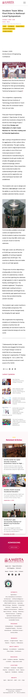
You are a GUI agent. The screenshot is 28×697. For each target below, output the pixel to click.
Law (20, 607)
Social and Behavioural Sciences (13, 617)
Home (4, 21)
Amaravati (13, 667)
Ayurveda (20, 603)
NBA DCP (10, 680)
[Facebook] (9, 574)
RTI (14, 692)
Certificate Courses (17, 630)
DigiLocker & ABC (17, 661)
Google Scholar (14, 640)
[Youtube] (15, 574)
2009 (4, 26)
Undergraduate (9, 626)
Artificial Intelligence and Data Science (13, 601)
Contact (21, 571)
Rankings (5, 649)
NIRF (15, 680)
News (8, 21)
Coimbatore (11, 26)
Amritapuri (6, 667)
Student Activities (7, 31)
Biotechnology (7, 605)
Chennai (5, 669)
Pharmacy (20, 611)
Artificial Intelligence (17, 598)
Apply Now (14, 547)
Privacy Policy (11, 691)
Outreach (18, 568)
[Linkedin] (19, 574)
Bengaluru (20, 667)
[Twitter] (12, 574)
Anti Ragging (10, 568)
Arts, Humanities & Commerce (13, 596)
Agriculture (13, 594)
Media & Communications (10, 609)
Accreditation (12, 649)
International (7, 630)
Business (14, 605)
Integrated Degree (10, 628)
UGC (19, 680)
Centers (6, 640)
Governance (18, 651)
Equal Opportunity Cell (8, 692)
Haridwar (20, 672)
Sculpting (18, 613)
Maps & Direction (17, 566)
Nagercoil (7, 672)
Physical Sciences (10, 613)
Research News (20, 26)
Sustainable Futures (14, 620)
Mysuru (22, 669)
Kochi (17, 669)
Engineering (15, 607)
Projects (13, 642)
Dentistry (7, 607)
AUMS (4, 659)
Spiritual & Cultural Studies (13, 615)
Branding (21, 659)
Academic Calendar (13, 659)
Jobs (16, 571)
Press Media (10, 651)
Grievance (17, 691)
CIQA (23, 680)
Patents (7, 642)
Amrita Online (14, 632)
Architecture (7, 598)
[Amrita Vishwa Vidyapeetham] (8, 2)
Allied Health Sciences (10, 603)
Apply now (8, 566)
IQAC (4, 680)
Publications (20, 642)
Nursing (15, 611)
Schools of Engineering (8, 28)
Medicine (20, 609)
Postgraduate (18, 626)
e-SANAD (8, 661)
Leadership (21, 649)
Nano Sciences (7, 611)
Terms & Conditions (21, 692)
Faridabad (14, 672)
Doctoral (19, 628)
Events (11, 571)
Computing (21, 605)
